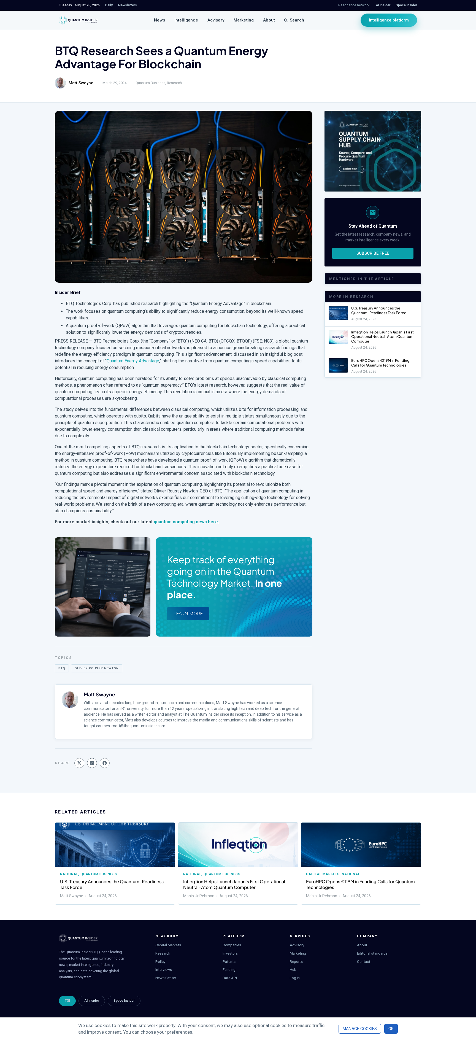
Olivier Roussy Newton (97, 668)
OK (391, 1028)
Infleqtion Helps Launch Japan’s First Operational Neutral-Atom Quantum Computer (382, 337)
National (69, 874)
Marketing (244, 20)
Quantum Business (150, 83)
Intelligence (186, 20)
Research (174, 83)
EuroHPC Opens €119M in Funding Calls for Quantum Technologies (380, 362)
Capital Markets (323, 874)
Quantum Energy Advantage (133, 360)
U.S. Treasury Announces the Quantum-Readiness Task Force (379, 310)
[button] (79, 763)
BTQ (61, 668)
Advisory (215, 20)
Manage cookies (360, 1028)
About (269, 20)
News (159, 20)
